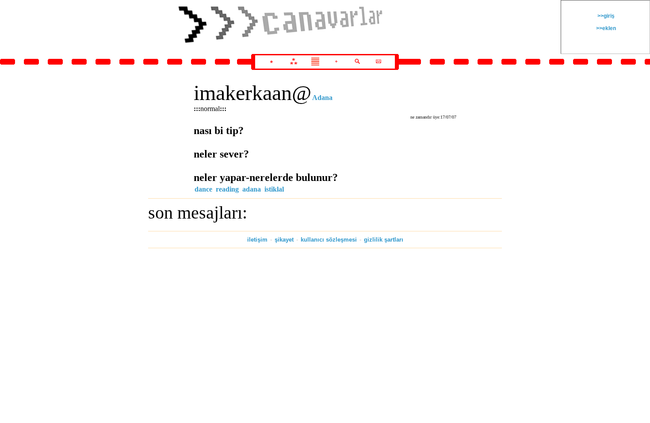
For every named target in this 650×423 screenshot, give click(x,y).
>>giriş (605, 16)
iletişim (257, 239)
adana (251, 189)
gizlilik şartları (383, 239)
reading (227, 189)
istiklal (274, 189)
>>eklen (605, 28)
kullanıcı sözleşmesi (329, 239)
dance (203, 189)
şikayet (284, 239)
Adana (322, 97)
